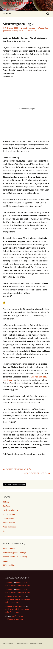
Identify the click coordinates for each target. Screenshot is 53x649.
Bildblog (6, 502)
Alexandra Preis (9, 548)
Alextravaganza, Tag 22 (36, 473)
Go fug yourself (9, 514)
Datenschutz (8, 643)
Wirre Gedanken (9, 527)
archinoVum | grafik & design (14, 552)
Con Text (6, 506)
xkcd (5, 531)
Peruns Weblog (9, 522)
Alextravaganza (29, 28)
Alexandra (32, 31)
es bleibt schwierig (10, 510)
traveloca (6, 561)
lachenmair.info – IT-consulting (15, 557)
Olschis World (8, 518)
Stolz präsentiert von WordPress (28, 643)
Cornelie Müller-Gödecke (15, 596)
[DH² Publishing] (9, 565)
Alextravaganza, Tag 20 (17, 469)
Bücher (14, 31)
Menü (5, 13)
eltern (20, 31)
